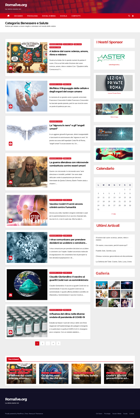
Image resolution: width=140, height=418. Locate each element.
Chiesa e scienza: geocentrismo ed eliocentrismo (114, 256)
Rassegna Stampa (55, 47)
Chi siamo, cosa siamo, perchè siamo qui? (111, 245)
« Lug (113, 214)
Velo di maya (114, 117)
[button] (129, 16)
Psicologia (32, 16)
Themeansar (39, 413)
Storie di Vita (67, 200)
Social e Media (49, 16)
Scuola (63, 16)
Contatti (76, 16)
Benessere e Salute (56, 44)
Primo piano (77, 44)
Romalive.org (16, 5)
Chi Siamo (18, 16)
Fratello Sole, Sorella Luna (106, 251)
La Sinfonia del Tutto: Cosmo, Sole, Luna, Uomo (114, 262)
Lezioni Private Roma (114, 93)
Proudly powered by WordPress (14, 413)
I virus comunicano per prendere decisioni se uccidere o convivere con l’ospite (67, 243)
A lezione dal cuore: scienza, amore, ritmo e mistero (20, 378)
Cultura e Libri (68, 44)
